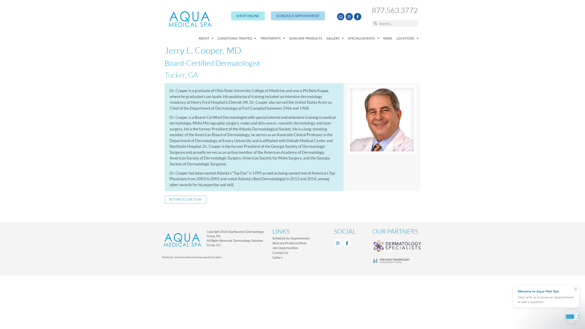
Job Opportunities (285, 248)
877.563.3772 (395, 10)
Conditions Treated (235, 38)
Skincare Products (305, 38)
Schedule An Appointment (291, 238)
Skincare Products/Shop (289, 243)
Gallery (333, 38)
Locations (405, 38)
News (387, 38)
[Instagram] (349, 16)
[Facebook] (347, 243)
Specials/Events (361, 38)
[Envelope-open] (340, 16)
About (204, 38)
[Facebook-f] (357, 16)
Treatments (270, 38)
